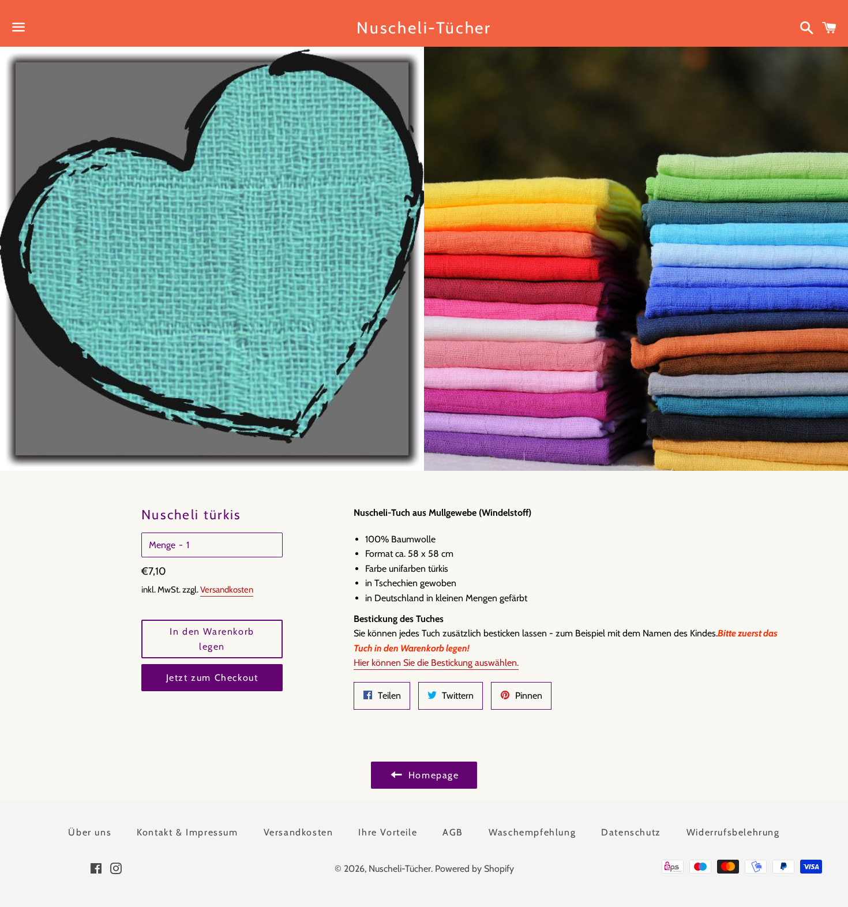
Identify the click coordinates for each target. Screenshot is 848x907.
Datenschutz (631, 832)
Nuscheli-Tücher (424, 28)
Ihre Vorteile (387, 832)
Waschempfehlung (532, 832)
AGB (452, 832)
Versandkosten (226, 589)
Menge (162, 544)
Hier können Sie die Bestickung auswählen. (436, 662)
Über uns (89, 832)
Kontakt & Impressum (187, 832)
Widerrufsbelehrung (733, 832)
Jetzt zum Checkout (212, 677)
